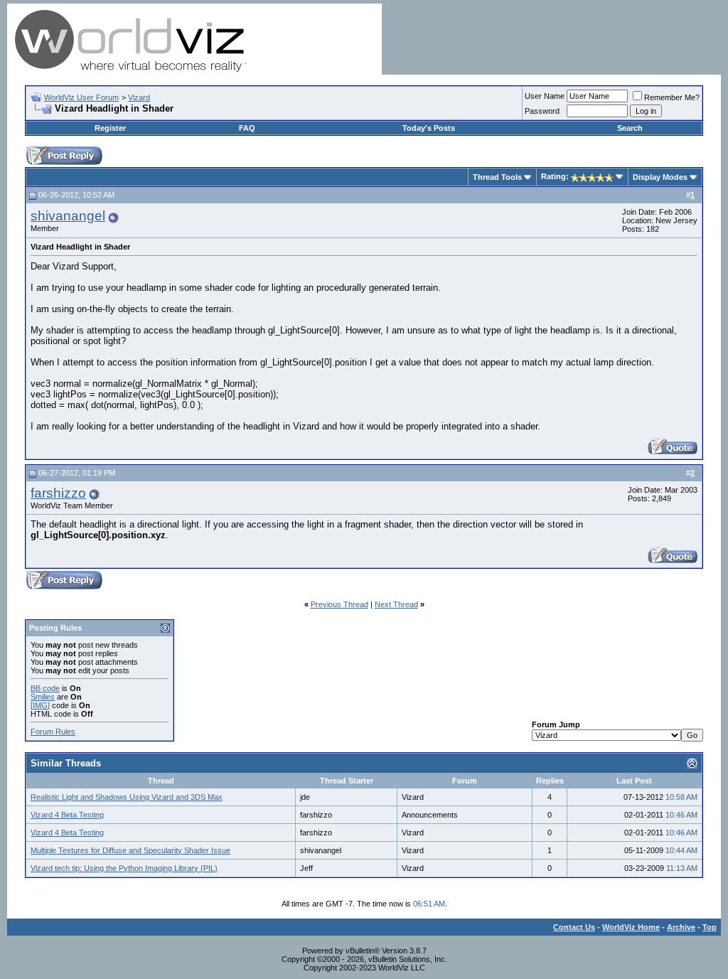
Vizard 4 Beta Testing (67, 815)
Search (630, 128)
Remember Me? (672, 97)
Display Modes (660, 177)
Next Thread (396, 604)
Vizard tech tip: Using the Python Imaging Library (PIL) (124, 868)
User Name (544, 96)
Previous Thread (339, 604)
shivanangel (68, 215)
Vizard (139, 97)
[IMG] (40, 705)
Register (110, 128)
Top (709, 927)
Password (542, 111)
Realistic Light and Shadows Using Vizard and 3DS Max (127, 797)
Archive (681, 927)
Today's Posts (428, 128)
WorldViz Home (631, 927)
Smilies (43, 696)
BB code (45, 688)
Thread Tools (497, 177)
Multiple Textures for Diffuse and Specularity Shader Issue (130, 850)
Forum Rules (53, 731)
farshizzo (58, 493)
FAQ (247, 128)
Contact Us (574, 927)
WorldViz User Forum (81, 97)
